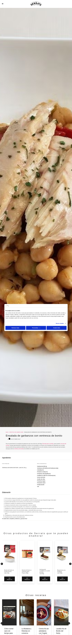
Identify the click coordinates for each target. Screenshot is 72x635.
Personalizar (35, 327)
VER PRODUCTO (9, 579)
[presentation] (1, 623)
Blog (7, 432)
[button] (2, 3)
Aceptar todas (56, 327)
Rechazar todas (15, 327)
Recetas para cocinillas (48, 443)
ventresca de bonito (18, 448)
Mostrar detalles (60, 323)
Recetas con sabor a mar (16, 432)
